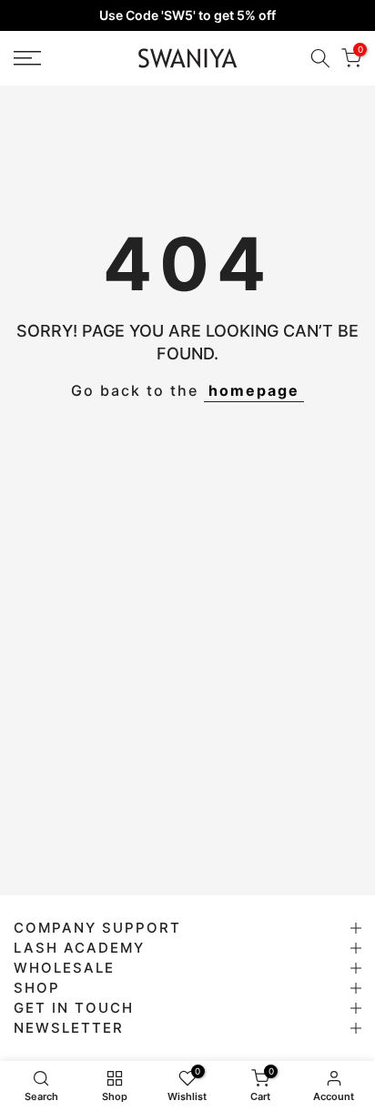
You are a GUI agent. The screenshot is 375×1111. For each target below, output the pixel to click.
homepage (253, 390)
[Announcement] (187, 15)
